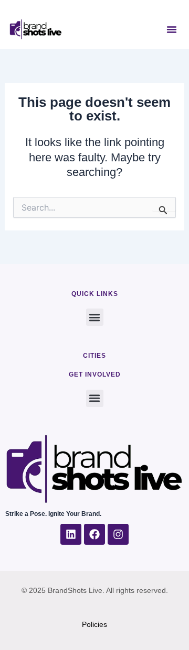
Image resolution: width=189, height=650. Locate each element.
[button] (172, 29)
